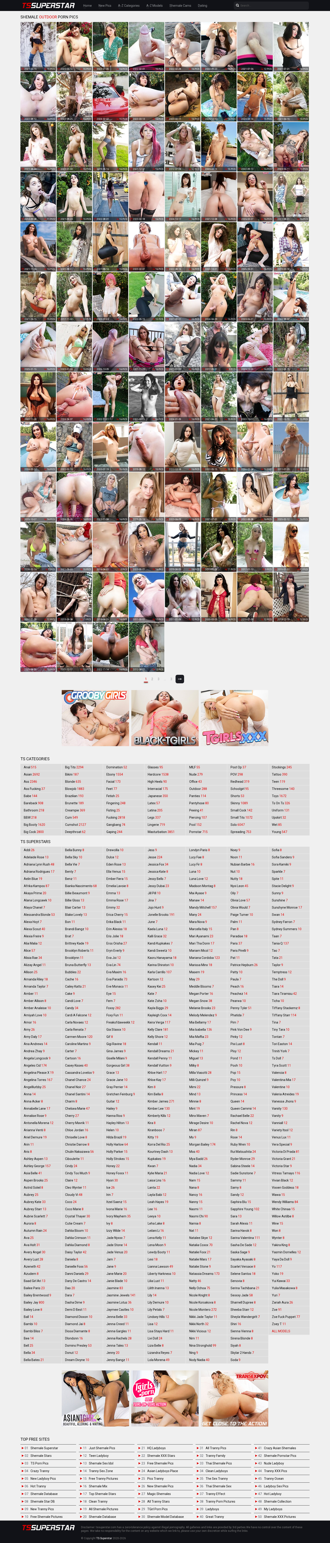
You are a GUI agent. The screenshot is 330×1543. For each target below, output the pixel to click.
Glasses (155, 767)
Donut (71, 1353)
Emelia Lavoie (117, 886)
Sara (236, 1216)
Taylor (277, 965)
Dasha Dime (75, 1302)
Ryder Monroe (243, 1159)
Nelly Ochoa (199, 1288)
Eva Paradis (116, 979)
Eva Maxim (116, 972)
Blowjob (74, 789)
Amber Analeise (37, 1008)
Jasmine (114, 1288)
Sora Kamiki (281, 864)
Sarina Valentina (245, 1238)
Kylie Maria (157, 1173)
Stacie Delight (283, 886)
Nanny (195, 1202)
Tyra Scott (281, 1065)
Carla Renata (75, 1029)
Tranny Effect (215, 1494)
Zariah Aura (282, 1302)
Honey (113, 1166)
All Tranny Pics (216, 1448)
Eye (111, 993)
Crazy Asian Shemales (280, 1448)
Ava (29, 1238)
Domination (116, 767)
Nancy (195, 1195)
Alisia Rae (33, 958)
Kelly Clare (158, 1029)
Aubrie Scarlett (36, 1216)
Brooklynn (74, 958)
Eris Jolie (114, 936)
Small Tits (242, 817)
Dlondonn (74, 1338)
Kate (152, 993)
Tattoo (279, 774)
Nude (196, 774)
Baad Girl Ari (34, 1281)
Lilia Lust (156, 1281)
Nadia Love (199, 1173)
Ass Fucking (34, 789)
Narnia (195, 1223)
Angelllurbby (35, 1087)
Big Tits (74, 767)
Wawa (278, 1195)
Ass (30, 781)
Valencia (279, 1072)
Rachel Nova (241, 1123)
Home (87, 5)
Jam (110, 1259)
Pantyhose (199, 803)
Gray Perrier (117, 1087)
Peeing (196, 810)
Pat (235, 958)
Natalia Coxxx (201, 1245)
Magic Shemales (159, 1494)
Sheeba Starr (242, 1309)
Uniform (281, 810)
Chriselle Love (76, 1137)
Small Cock (241, 810)
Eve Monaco (117, 986)
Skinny (239, 803)
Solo (238, 824)
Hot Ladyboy (273, 1494)
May (194, 979)
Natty (195, 1281)
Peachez (239, 993)
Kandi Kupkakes (160, 943)
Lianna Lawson (160, 1266)
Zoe (277, 1309)
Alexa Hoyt (33, 922)
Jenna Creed (117, 1324)
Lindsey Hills (158, 1317)
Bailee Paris (34, 1288)
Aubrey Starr (35, 1209)
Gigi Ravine (116, 1044)
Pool (195, 824)
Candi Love (74, 1001)
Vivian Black (282, 1180)
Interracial (158, 789)
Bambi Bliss (33, 1331)
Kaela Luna (157, 929)
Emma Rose (117, 900)
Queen (237, 1101)
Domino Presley (78, 1345)
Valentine (281, 1087)
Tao (276, 950)
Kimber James (161, 1101)
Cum (71, 817)
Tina (276, 1022)
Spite (278, 879)
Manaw (196, 900)
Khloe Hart (157, 1072)
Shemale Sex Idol (101, 1463)
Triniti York (280, 1051)
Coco (71, 1202)
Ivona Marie (116, 1209)
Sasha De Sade (243, 1245)
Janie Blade (116, 1281)
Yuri (276, 1295)
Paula (236, 979)
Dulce (112, 857)
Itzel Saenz (116, 1202)
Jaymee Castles (120, 1309)
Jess (152, 850)
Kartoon (155, 979)
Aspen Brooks (36, 1180)
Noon (236, 857)
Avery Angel (34, 1252)
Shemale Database (44, 1494)
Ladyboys (212, 1509)
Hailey (111, 1108)
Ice (110, 1187)
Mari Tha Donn (201, 943)
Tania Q (280, 943)
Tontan (278, 1037)
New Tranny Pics (42, 1509)
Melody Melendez (203, 1015)
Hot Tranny (38, 1486)
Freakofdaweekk (120, 1022)
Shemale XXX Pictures (280, 1517)
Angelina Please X (39, 1072)
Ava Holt (32, 1245)
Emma (113, 893)
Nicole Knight (199, 1295)
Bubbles (73, 972)
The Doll (279, 979)
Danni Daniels (76, 1274)
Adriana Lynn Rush (39, 864)
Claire (71, 1180)
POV (237, 774)
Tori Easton (282, 1044)
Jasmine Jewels (121, 1295)
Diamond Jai (75, 1324)
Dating (202, 5)
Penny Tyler (241, 1008)
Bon (70, 922)
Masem (196, 972)
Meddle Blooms (201, 986)
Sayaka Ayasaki (243, 1259)
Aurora (30, 1223)
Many (195, 914)
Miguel (196, 1058)
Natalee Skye (200, 1238)
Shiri (236, 1324)
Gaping (114, 832)
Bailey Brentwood (37, 1295)
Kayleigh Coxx (160, 1015)
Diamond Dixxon (78, 1317)
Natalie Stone (200, 1266)
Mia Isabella (200, 1029)
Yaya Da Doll (282, 1259)
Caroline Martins (78, 1044)
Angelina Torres (38, 1080)
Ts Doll (278, 1058)
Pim (235, 1022)
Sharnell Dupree (243, 1302)
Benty (70, 871)
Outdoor (198, 789)
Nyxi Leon (239, 886)
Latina (155, 810)
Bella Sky (73, 857)
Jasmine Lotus (119, 1302)
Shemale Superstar (44, 1448)
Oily (234, 893)
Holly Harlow (117, 1144)
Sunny (277, 893)
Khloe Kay (157, 1080)
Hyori (112, 1180)
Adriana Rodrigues (39, 871)
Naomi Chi (198, 1216)
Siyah (236, 1345)
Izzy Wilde (115, 1230)
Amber (31, 993)
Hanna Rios (115, 1116)
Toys (279, 796)
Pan (235, 929)
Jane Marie (116, 1274)
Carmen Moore (78, 1037)
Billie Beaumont (77, 893)
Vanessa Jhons (284, 1101)
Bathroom (34, 810)
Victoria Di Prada (285, 1151)
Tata (277, 958)
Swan (278, 914)
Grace (112, 1072)
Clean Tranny (98, 1501)
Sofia (277, 850)
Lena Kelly (157, 1238)
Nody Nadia (199, 1360)
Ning (193, 1353)
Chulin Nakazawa (79, 1151)
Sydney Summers (286, 929)
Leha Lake (156, 1223)
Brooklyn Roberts (79, 950)
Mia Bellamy (200, 1022)
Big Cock (34, 832)
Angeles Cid (35, 1065)
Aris (28, 1151)
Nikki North (199, 1324)
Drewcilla (114, 850)
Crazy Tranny (40, 1471)
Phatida (237, 1015)
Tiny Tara (280, 1029)
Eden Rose (116, 864)
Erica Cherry (117, 914)
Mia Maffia (198, 1037)
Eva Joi (113, 958)
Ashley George (37, 1166)
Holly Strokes (117, 1159)
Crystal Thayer (77, 1216)
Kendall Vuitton (160, 1065)
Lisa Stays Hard (161, 1331)
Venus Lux (281, 1137)
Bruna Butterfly (78, 965)
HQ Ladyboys (156, 1448)
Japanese (158, 796)
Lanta (154, 1187)
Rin (234, 1130)
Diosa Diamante (77, 1331)
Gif (109, 1037)
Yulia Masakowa (284, 1288)
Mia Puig (196, 1044)
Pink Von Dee (241, 1029)
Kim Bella (155, 1094)
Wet (277, 824)
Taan (277, 936)
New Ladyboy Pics (43, 1478)
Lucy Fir (195, 864)
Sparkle (278, 871)
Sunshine (280, 900)
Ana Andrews (35, 1044)
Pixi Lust (238, 1044)
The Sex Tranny (217, 1478)
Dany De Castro (78, 1281)
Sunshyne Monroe (287, 907)
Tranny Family (215, 1456)
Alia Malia (33, 943)
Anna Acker (33, 1101)
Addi (29, 850)
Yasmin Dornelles (286, 1252)
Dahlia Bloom (76, 1230)
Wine (277, 1223)
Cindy (71, 1166)
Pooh (236, 1065)
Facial (113, 781)
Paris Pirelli (240, 950)
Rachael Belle (242, 1116)
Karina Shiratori (161, 965)
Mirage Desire (201, 1123)
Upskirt (279, 817)
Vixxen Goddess (285, 1187)
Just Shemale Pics (102, 1448)
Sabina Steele (243, 1166)
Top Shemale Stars (102, 1494)
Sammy (238, 1180)
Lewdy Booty (159, 1252)
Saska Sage (240, 1252)
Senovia (237, 1281)
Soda (235, 1360)
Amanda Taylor (36, 986)
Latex (154, 803)
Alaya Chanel (34, 907)
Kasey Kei (156, 986)
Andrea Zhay (34, 1051)
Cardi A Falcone (78, 1015)
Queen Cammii (243, 1108)
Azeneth (32, 1266)
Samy (236, 1187)
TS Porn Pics (39, 1463)
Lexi (153, 1259)
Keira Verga (159, 1022)
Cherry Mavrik (77, 1123)
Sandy (237, 1195)
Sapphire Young (245, 1209)
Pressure (238, 1087)
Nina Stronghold (202, 1345)
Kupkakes (157, 1159)
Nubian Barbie (243, 864)
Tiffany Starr (284, 1015)
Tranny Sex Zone (101, 1471)
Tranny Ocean (274, 1478)
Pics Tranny (155, 1478)
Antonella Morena (38, 1123)
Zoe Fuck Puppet (286, 1317)
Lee (152, 1209)
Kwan (153, 1166)
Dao (70, 1288)
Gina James (116, 1051)
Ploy (236, 1051)
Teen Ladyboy (99, 1456)
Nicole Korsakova (202, 1302)
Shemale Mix (98, 1486)
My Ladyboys (273, 1509)
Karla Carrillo (160, 972)
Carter (71, 1051)
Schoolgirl (240, 789)
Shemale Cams (180, 5)
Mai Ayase (198, 893)
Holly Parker (117, 1151)
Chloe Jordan (76, 1130)
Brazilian (74, 796)
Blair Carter (75, 907)
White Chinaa (283, 1209)
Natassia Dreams (204, 1274)
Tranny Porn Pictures (220, 1501)
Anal (30, 767)
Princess (239, 1094)
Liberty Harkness (162, 1274)
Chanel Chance (78, 1080)
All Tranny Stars (158, 1501)
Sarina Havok (241, 1230)
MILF (194, 767)
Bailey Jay (34, 1302)
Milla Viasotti (200, 1072)
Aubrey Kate (35, 1202)
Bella (29, 1353)
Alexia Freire (34, 936)
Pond (236, 1058)
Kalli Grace (157, 936)
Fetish (112, 796)
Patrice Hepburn (244, 965)
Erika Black (116, 922)
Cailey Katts (75, 986)
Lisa (153, 1324)
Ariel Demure (35, 1137)
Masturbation (161, 832)
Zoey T (279, 1324)
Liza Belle (156, 1345)
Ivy (109, 1223)
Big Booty (34, 824)
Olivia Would (240, 907)
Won (276, 1230)
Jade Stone (116, 1245)
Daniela (71, 1259)
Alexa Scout (34, 929)
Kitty (153, 1137)
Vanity (277, 1116)
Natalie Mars (200, 1259)
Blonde (73, 781)
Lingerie (156, 824)
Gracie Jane (117, 1080)
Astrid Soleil (33, 1187)
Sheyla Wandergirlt (245, 1317)
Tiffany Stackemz (286, 1008)
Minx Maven (199, 1116)
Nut (235, 871)
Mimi (194, 1087)
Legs (154, 817)
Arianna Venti (35, 1130)
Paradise (239, 936)
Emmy (113, 907)
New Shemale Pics (160, 1486)
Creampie (75, 810)
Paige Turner (242, 914)
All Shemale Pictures (103, 1509)
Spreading (241, 832)
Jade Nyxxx (115, 1238)
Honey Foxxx (117, 1173)
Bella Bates (34, 1360)
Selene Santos (243, 1274)
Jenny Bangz (117, 1360)
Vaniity (280, 1108)
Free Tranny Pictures (103, 1478)
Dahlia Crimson (78, 1238)
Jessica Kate (158, 871)
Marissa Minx (200, 965)
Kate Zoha (157, 1001)
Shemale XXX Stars (161, 1456)
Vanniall (279, 1123)
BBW (30, 817)
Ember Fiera (117, 879)
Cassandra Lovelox (79, 1072)
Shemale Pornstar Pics (280, 1456)
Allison (30, 972)
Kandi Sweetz (160, 950)
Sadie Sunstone (243, 1173)
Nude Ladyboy (274, 1463)
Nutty (236, 879)
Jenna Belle (116, 1317)
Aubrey (31, 1195)
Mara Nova (198, 922)
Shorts (237, 796)
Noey (235, 850)
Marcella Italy (200, 929)
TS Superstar (104, 1538)
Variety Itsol (282, 1130)
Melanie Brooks (202, 1008)
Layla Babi (157, 1195)
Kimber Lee (159, 1108)
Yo (277, 1266)
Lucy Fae (196, 857)
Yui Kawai (281, 1281)
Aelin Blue (33, 879)
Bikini (72, 774)
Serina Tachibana (245, 1288)
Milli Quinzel (199, 1080)
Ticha (278, 1001)
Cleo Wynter (75, 1187)
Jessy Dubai (158, 886)
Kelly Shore (158, 1037)
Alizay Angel (35, 965)
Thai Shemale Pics (219, 1463)
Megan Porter (201, 993)
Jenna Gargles (118, 1331)
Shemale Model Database (165, 1517)
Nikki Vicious (200, 1331)
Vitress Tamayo (286, 1173)
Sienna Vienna (242, 1331)
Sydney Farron (283, 922)
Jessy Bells (157, 879)
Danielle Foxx (76, 1266)
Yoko (277, 1274)
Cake (70, 993)
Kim (152, 1087)
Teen (278, 781)
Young (279, 832)
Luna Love (198, 879)
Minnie (195, 1101)
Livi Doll (155, 1338)
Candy (71, 1008)
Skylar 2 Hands (242, 1353)
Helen (112, 1130)
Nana (194, 1187)
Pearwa (238, 1001)
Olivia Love (240, 900)
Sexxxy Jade (242, 1295)
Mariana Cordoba (204, 958)
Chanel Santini (77, 1094)
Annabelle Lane (37, 1108)
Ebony (114, 774)
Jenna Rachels (119, 1338)
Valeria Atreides (285, 1094)
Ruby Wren (240, 1144)
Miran (195, 1130)
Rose (236, 1137)
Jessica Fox (158, 864)
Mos (194, 1151)
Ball (28, 1317)
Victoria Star (282, 1166)
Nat (193, 1230)
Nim (194, 1338)
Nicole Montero (203, 1309)
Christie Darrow (77, 1144)
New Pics (105, 5)
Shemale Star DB (43, 1501)
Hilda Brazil (116, 1137)
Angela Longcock (37, 1058)
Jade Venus (117, 1252)
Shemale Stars (41, 1456)
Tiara (278, 986)
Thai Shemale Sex (218, 1486)
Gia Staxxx (115, 1029)
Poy (235, 1080)
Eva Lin (113, 965)
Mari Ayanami (201, 936)
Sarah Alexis (242, 1223)
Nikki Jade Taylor (203, 1317)
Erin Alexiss (116, 929)
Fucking (115, 817)
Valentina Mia (283, 1080)
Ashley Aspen (36, 1159)
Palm (236, 922)
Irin (109, 1195)
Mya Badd (198, 1159)
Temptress (282, 972)
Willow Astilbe (283, 1216)
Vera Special (282, 1144)
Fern (110, 1001)
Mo (192, 1137)
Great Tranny (215, 1517)
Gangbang (115, 824)
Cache (71, 979)
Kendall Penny (160, 1058)
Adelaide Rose (36, 857)
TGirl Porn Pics (157, 1509)
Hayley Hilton (117, 1123)
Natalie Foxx (200, 1252)
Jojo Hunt (156, 907)
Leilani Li (156, 1230)
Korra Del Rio (159, 1144)
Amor (30, 1022)
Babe (30, 796)
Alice (29, 950)
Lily (152, 1295)
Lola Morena (158, 1360)
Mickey (196, 1051)
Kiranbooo (156, 1130)
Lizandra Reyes (160, 1353)
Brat (69, 936)
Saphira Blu (241, 1202)
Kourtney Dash (160, 1151)
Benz (71, 879)
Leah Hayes (158, 1202)
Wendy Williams (285, 1202)
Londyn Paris (199, 850)
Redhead (240, 781)
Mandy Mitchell (203, 907)
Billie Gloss (74, 900)
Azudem (31, 1274)
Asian (32, 774)
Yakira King (281, 1245)
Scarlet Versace (243, 1266)
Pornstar (198, 832)
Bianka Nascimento (81, 886)
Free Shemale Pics (160, 1463)
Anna (30, 1094)
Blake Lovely (76, 914)
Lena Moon (157, 1245)
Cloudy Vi (73, 1195)
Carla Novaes (76, 1022)
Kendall (155, 1044)
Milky (194, 1065)
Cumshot (75, 824)
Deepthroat (75, 832)
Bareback (33, 803)
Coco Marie (74, 1209)
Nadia (195, 1166)
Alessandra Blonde (39, 914)
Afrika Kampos (36, 886)
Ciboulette (74, 1159)
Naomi (196, 1209)
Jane (111, 1266)
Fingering (115, 803)
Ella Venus (115, 871)
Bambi (30, 1324)
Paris (236, 943)
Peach (237, 986)
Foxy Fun (114, 1015)
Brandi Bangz (76, 929)
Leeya (154, 1216)
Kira (152, 1123)
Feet (111, 789)
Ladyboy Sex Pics (276, 1486)
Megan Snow (200, 1001)
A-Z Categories (129, 5)
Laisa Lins (157, 1180)
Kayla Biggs (158, 1008)
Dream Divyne (77, 1360)
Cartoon (73, 1058)
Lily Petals (156, 1309)
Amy (29, 1029)
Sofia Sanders (283, 857)
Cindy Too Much (77, 1173)
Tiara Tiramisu (284, 993)
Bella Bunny (74, 850)
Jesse (155, 857)
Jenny (112, 1353)
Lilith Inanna (158, 1288)
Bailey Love (33, 1309)
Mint (194, 1108)
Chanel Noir (75, 1087)
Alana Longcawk (37, 900)
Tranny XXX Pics (275, 1471)
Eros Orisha (116, 943)
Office (195, 781)
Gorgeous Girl (118, 1065)
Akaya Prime (35, 893)
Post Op (238, 767)
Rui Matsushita (243, 1151)
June (152, 922)
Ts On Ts (281, 803)
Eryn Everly (115, 950)
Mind (194, 1094)
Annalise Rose (35, 1116)
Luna (194, 871)
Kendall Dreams (161, 1051)
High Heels (157, 781)
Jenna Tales (117, 1345)
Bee (29, 1338)
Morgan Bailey (202, 1144)
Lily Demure (158, 1302)
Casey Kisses (76, 1065)
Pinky (236, 1037)
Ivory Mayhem (118, 1216)
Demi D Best (76, 1309)
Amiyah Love (35, 1015)
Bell (28, 1345)
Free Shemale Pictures (47, 1517)
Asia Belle (33, 1173)
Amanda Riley (36, 979)
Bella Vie (72, 864)
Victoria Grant (283, 1159)
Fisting (113, 810)
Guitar (112, 1101)
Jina (152, 900)
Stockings (282, 767)
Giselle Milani (116, 1058)
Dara (69, 1295)
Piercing (198, 817)
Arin (29, 1144)
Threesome (283, 789)
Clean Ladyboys (217, 1471)
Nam (194, 1180)
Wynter (278, 1238)
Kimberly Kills (159, 1116)
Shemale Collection (277, 1501)
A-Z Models (154, 5)
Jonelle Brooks (161, 914)
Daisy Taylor (75, 1252)
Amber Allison (35, 1001)
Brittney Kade (76, 943)
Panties (197, 796)
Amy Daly (33, 1037)
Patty (236, 972)
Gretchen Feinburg (120, 1094)
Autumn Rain (35, 1230)
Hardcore (158, 774)
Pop (235, 1072)
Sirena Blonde (242, 1338)
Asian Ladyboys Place (162, 1471)
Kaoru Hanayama (162, 958)
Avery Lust (33, 1259)
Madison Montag (202, 886)
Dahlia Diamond (77, 1245)
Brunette (74, 803)
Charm (71, 1101)
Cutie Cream (75, 1223)
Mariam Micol (201, 950)
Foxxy (113, 1008)
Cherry (72, 1116)
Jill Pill (154, 893)
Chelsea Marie (77, 1108)
